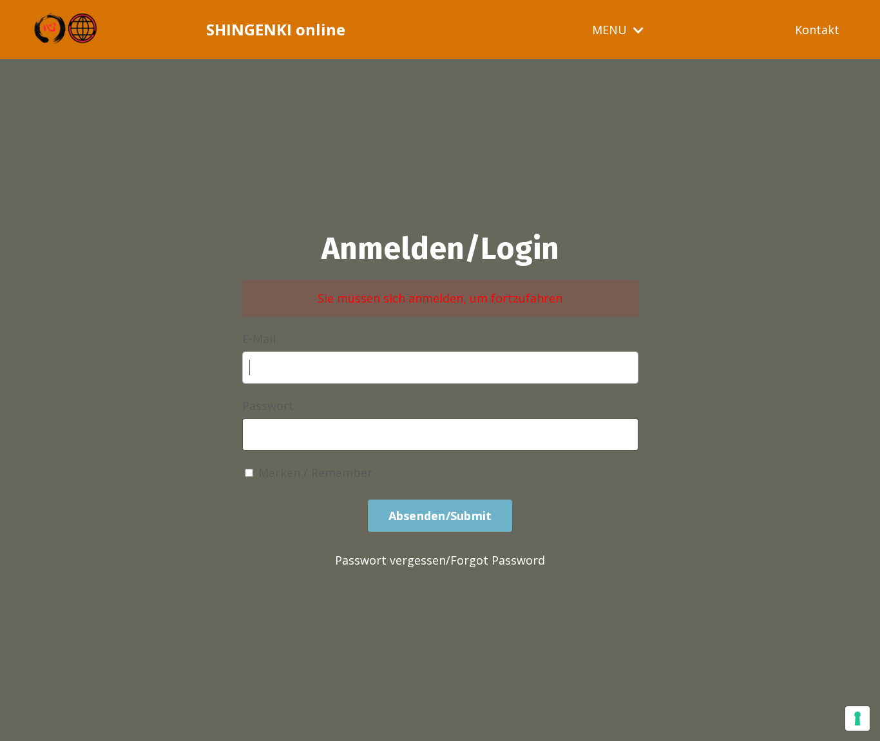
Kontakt (817, 29)
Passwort (268, 405)
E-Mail (259, 338)
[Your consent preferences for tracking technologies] (857, 718)
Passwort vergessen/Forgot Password (440, 560)
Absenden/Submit (440, 515)
